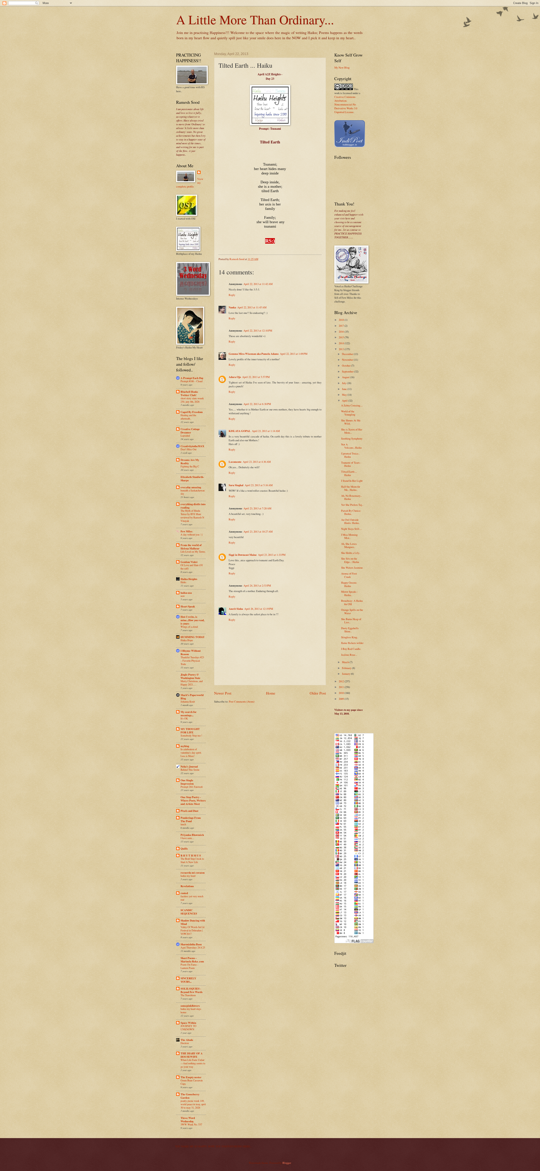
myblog (185, 746)
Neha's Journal (189, 766)
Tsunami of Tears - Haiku (351, 464)
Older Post (318, 693)
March (346, 662)
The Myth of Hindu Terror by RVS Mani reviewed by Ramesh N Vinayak (192, 515)
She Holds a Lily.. (350, 553)
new (183, 596)
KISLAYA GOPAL (240, 431)
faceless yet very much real (192, 897)
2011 (341, 687)
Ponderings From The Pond (191, 819)
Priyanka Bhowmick (192, 835)
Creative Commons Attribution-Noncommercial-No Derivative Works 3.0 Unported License (345, 104)
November (348, 360)
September (348, 371)
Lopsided (185, 435)
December (348, 354)
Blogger (286, 1163)
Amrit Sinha (236, 609)
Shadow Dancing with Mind (193, 922)
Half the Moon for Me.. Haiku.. (350, 488)
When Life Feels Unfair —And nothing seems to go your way (193, 1063)
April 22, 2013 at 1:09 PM (293, 354)
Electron (185, 1043)
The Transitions (188, 995)
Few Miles (186, 531)
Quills (184, 848)
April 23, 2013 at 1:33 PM (271, 555)
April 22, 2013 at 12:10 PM (257, 330)
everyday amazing (191, 487)
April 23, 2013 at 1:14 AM (266, 431)
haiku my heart (188, 875)
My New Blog (342, 67)
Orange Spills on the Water (352, 611)
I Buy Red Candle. (351, 649)
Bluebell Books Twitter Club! (189, 393)
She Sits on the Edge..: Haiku (350, 560)
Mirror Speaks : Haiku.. (349, 593)
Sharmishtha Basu (191, 944)
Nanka (232, 307)
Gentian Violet (189, 562)
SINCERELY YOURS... (188, 979)
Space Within (188, 1023)
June (344, 389)
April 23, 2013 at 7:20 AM (257, 508)
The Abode (187, 1040)
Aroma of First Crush (349, 575)
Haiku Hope (187, 640)
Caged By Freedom (192, 412)
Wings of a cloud (189, 626)
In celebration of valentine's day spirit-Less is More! (191, 752)
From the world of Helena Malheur (191, 546)
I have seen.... (187, 838)
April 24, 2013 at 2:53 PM (257, 585)
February (347, 668)
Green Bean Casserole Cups (192, 1082)
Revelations (187, 886)
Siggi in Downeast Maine (243, 555)
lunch (183, 824)
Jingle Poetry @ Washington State (190, 676)
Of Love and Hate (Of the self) (192, 566)
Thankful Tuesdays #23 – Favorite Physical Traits (192, 661)
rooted (184, 893)
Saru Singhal (236, 485)
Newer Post (222, 693)
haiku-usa (186, 593)
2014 (341, 343)
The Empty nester (191, 1077)
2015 (341, 337)
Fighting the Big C (190, 466)
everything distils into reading (193, 505)
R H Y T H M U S (191, 855)
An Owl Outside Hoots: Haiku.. (350, 521)
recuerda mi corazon (193, 872)
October (346, 365)
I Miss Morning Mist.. (349, 536)
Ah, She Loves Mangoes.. (349, 545)
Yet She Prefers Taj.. (352, 505)
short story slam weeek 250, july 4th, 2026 (192, 400)
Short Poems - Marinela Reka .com (192, 959)
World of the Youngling (348, 412)
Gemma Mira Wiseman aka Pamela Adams (254, 354)
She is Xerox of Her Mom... (351, 431)
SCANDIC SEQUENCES (189, 911)
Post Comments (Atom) (241, 701)
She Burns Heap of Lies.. (351, 620)
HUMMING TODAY (193, 637)
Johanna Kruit (188, 701)
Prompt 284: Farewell (191, 786)
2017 (341, 326)
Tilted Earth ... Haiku (349, 473)
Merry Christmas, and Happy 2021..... (192, 682)
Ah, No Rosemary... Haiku (351, 497)
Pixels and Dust (189, 811)
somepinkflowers (190, 1006)
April (345, 400)
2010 (341, 693)
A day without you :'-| (191, 534)
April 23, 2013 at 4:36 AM (257, 462)
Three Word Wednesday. (188, 1119)
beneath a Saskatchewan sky (193, 492)
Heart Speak (188, 606)
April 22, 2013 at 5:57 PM (256, 377)
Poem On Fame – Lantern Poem (189, 966)
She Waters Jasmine (352, 567)
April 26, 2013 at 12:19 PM (258, 609)
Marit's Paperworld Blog (192, 696)
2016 (341, 331)
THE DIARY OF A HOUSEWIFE (191, 1055)
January (346, 674)
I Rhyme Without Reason (191, 652)
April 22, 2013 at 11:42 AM (258, 284)
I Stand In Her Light (352, 481)
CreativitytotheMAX (192, 446)
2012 (341, 681)
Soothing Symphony (351, 438)
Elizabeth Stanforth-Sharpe (192, 478)
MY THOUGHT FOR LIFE (190, 730)
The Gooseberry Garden (190, 1095)
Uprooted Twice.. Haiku (350, 455)
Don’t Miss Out (188, 449)
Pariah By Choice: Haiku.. (351, 512)
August (346, 377)
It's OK (184, 718)
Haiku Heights (189, 579)
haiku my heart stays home (191, 1010)
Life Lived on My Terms (193, 551)
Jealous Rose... (349, 655)
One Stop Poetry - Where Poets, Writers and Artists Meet (193, 800)
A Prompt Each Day (192, 378)
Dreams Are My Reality (190, 461)
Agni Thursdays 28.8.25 (193, 947)
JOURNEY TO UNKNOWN (188, 1027)
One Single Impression (187, 781)
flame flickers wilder (352, 643)
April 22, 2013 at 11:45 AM (251, 307)
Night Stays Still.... (351, 529)
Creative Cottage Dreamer (190, 430)
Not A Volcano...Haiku (351, 445)
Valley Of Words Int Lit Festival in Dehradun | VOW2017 (192, 930)
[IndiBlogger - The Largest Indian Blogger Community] (349, 146)
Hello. (184, 582)
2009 (341, 699)
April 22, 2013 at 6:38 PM (257, 404)
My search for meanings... (189, 713)
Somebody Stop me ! (191, 735)
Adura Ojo (235, 377)
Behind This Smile (190, 769)
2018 (341, 320)
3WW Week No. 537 (191, 1124)
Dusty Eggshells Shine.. (350, 629)
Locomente (235, 462)
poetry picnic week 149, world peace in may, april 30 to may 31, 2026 (193, 1104)
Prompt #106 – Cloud (191, 381)
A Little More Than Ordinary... (255, 19)
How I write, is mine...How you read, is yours (192, 620)
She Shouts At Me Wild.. (350, 421)
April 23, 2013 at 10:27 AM (258, 531)
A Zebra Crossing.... (352, 405)
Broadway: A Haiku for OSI (352, 602)
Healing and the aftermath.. (188, 416)
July (344, 383)
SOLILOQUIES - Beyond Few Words (191, 990)
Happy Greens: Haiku (349, 584)
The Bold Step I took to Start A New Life (192, 860)
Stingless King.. (349, 637)
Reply (232, 295)
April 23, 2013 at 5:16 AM (259, 485)
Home (270, 693)
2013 (341, 349)
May (344, 395)
